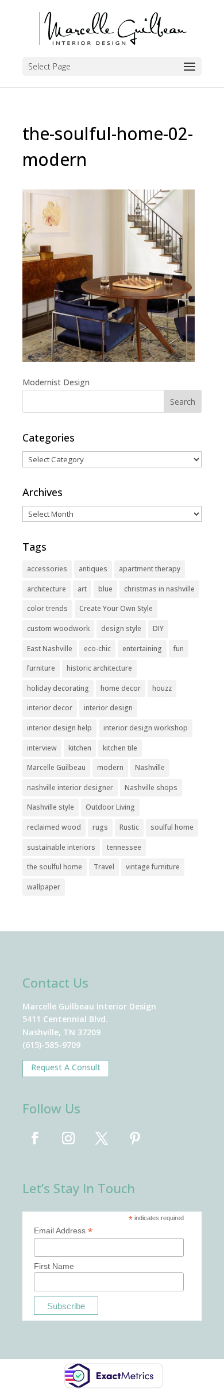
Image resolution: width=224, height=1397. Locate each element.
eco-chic (97, 648)
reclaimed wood (54, 827)
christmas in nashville (159, 589)
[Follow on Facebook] (35, 1138)
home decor (121, 688)
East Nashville (49, 648)
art (82, 589)
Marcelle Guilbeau (56, 767)
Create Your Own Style (116, 608)
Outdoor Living (110, 807)
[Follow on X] (101, 1138)
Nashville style (50, 807)
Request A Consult (66, 1067)
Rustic (129, 827)
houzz (162, 688)
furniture (41, 668)
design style (121, 628)
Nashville (150, 767)
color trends (47, 608)
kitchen (79, 748)
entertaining (142, 648)
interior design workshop (145, 728)
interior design (108, 708)
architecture (46, 589)
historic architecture (99, 668)
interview (42, 748)
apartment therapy (149, 569)
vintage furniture (153, 867)
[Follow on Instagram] (68, 1138)
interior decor (49, 708)
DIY (158, 628)
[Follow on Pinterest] (135, 1138)
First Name (54, 1266)
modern (110, 767)
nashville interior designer (70, 787)
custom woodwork (58, 628)
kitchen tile (120, 748)
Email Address (63, 1230)
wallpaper (43, 887)
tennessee (124, 847)
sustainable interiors (61, 847)
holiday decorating (58, 688)
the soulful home (54, 867)
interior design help (59, 728)
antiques (93, 569)
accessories (47, 569)
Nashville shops (151, 787)
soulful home (172, 827)
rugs (100, 827)
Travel (104, 867)
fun (178, 648)
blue (105, 589)
